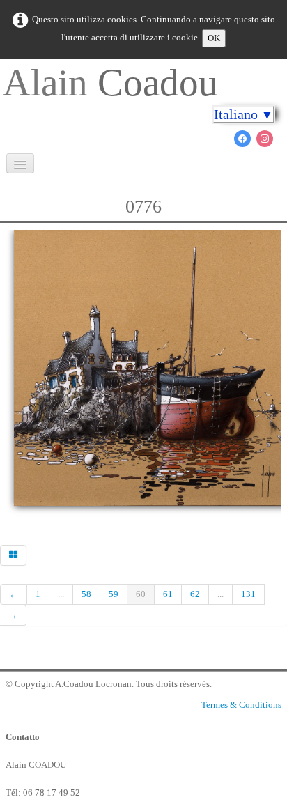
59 (113, 594)
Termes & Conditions (241, 705)
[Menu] (20, 163)
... (61, 594)
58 (86, 594)
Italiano (243, 114)
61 (168, 594)
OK (214, 38)
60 (141, 594)
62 (195, 594)
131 (248, 594)
